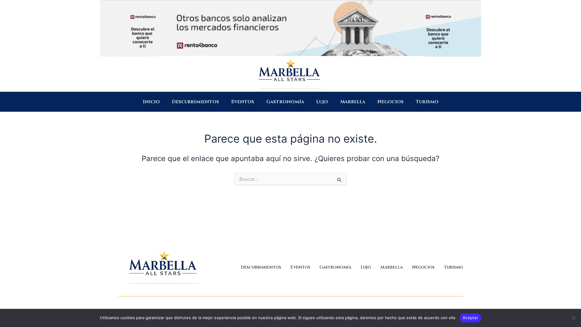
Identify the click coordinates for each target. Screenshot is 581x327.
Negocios (390, 101)
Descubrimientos (195, 101)
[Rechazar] (573, 318)
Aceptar (470, 317)
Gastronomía (285, 101)
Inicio (151, 101)
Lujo (322, 101)
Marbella (352, 101)
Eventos (242, 101)
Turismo (427, 101)
